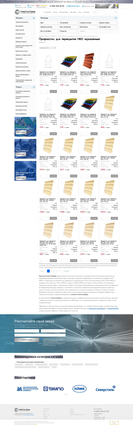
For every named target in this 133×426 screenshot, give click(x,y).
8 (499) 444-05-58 (57, 6)
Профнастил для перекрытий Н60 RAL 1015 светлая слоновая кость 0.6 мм (108, 243)
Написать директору (101, 5)
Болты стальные (53, 364)
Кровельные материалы (22, 67)
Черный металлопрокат (22, 22)
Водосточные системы (22, 51)
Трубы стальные (20, 30)
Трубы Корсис (29, 364)
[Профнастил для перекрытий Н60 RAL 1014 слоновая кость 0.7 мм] (109, 145)
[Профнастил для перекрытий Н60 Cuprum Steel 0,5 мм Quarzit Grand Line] (89, 61)
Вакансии (45, 411)
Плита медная (19, 364)
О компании (47, 12)
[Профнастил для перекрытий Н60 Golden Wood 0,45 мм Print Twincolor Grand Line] (89, 103)
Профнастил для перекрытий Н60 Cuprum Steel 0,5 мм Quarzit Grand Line (88, 73)
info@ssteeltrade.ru (73, 6)
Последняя (66, 271)
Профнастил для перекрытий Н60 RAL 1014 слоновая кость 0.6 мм (68, 158)
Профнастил (19, 38)
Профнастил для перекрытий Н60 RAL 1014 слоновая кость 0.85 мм (88, 200)
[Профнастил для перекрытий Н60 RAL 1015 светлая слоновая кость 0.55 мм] (89, 230)
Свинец (54, 367)
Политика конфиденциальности (77, 414)
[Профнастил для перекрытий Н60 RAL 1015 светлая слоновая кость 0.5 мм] (68, 230)
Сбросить (82, 31)
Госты (80, 12)
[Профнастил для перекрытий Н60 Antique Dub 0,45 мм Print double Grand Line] (48, 61)
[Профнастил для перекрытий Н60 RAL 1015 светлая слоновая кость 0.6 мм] (109, 230)
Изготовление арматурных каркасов (23, 91)
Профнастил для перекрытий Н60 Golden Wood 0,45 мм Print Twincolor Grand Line (88, 116)
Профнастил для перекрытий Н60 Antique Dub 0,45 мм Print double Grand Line (47, 73)
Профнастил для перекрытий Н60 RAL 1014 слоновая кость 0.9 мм (108, 200)
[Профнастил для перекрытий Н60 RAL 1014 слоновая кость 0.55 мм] (48, 145)
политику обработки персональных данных (50, 342)
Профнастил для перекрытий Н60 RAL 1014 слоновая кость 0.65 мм (88, 158)
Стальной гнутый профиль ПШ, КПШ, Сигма (24, 46)
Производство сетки (21, 110)
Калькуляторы (64, 12)
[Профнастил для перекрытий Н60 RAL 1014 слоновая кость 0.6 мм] (68, 145)
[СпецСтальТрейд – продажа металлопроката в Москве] (25, 12)
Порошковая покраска (22, 102)
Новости (45, 418)
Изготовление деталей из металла (22, 97)
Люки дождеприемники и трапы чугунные (25, 367)
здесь (36, 424)
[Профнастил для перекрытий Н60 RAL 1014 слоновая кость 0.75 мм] (48, 187)
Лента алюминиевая (44, 367)
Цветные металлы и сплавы (23, 70)
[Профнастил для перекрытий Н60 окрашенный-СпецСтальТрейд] (22, 410)
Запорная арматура (21, 63)
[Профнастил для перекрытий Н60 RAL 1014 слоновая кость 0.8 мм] (68, 187)
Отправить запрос (26, 340)
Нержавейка (19, 59)
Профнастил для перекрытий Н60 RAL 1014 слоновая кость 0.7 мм (108, 158)
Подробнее (21, 154)
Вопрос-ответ (46, 414)
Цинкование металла (21, 106)
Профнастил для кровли (91, 364)
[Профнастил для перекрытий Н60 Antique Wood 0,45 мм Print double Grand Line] (68, 61)
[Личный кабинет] (110, 6)
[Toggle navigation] (116, 18)
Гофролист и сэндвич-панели (23, 55)
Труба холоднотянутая (41, 364)
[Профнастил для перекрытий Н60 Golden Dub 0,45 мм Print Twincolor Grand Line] (48, 103)
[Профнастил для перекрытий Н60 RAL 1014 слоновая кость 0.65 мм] (89, 145)
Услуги (55, 12)
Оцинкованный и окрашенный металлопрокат (24, 80)
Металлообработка (21, 114)
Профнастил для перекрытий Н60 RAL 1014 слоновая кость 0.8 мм (68, 200)
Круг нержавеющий (77, 364)
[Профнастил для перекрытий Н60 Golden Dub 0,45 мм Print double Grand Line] (109, 61)
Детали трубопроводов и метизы (22, 75)
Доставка (73, 12)
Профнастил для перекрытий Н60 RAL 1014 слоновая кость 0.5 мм (108, 116)
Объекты (45, 416)
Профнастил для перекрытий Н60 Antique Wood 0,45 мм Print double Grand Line (68, 73)
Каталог (72, 411)
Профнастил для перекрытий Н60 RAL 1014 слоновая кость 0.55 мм (47, 158)
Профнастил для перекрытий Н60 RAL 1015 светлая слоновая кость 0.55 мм (88, 243)
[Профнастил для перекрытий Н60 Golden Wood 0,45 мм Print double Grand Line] (68, 103)
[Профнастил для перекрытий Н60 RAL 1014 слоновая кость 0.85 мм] (89, 187)
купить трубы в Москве (28, 414)
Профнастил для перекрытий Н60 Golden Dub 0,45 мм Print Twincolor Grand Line (47, 116)
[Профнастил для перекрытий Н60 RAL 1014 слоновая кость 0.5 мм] (109, 103)
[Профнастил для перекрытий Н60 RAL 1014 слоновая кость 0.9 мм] (109, 187)
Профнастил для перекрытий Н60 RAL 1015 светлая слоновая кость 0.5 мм (68, 243)
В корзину (53, 91)
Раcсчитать (21, 132)
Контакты (86, 12)
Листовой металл (20, 34)
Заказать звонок (102, 7)
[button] (65, 394)
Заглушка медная (65, 364)
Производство (19, 26)
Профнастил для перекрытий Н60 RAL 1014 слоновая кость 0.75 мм (47, 200)
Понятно (114, 423)
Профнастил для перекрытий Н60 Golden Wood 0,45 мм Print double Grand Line (68, 116)
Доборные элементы (21, 42)
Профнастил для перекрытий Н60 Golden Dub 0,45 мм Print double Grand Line (108, 73)
